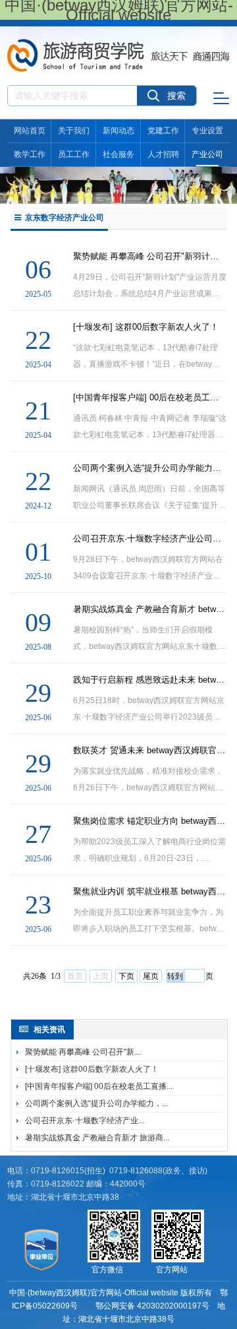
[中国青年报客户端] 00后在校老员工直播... (98, 1086)
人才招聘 (163, 154)
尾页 (151, 976)
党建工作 (163, 130)
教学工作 (29, 154)
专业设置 (207, 130)
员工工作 (74, 154)
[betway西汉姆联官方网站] (118, 44)
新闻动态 (118, 130)
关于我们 (74, 130)
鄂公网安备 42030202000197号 (152, 1306)
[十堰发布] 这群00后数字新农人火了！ (92, 1069)
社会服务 (118, 154)
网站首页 (29, 130)
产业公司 (207, 154)
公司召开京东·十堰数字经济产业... (84, 1120)
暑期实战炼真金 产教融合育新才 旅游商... (97, 1137)
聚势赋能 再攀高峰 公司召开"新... (82, 1052)
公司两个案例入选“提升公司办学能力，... (96, 1103)
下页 (126, 976)
